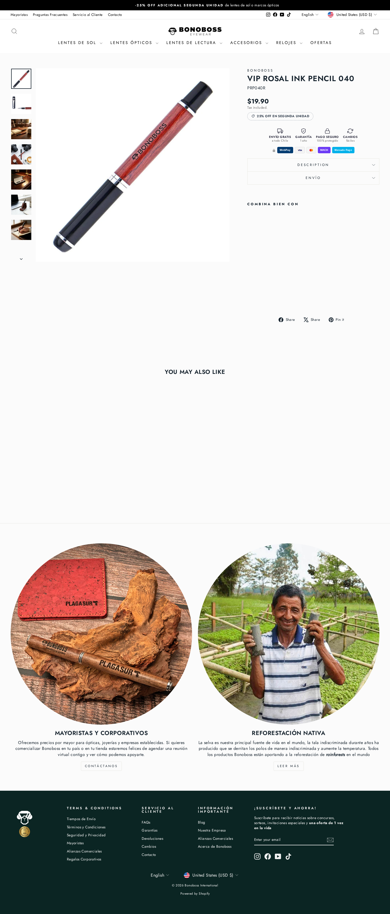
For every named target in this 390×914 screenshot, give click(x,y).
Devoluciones (152, 838)
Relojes (287, 43)
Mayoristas (19, 14)
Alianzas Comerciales (84, 851)
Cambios (149, 846)
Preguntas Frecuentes (50, 14)
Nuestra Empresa (212, 830)
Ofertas (321, 43)
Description (313, 164)
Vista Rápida (54, 469)
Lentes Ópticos (132, 43)
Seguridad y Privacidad (86, 835)
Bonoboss (260, 70)
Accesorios (247, 43)
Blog (201, 822)
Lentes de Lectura (192, 43)
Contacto (115, 14)
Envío (313, 177)
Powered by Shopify (195, 893)
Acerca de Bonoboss (214, 846)
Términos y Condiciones (86, 827)
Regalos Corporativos (84, 859)
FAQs (146, 822)
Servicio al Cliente (88, 14)
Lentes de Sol (78, 43)
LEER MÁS (289, 766)
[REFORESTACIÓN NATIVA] (288, 634)
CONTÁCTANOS (101, 766)
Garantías (150, 830)
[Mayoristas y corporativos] (101, 634)
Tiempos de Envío (81, 818)
